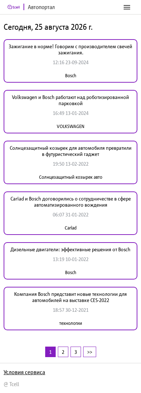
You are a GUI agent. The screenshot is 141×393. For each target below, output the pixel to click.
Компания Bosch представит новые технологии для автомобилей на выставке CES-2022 (70, 297)
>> (89, 352)
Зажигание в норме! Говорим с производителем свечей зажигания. (70, 49)
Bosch (70, 75)
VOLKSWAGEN (70, 126)
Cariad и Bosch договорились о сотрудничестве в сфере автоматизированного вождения (70, 202)
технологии (70, 323)
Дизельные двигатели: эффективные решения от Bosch (70, 249)
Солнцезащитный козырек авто (70, 177)
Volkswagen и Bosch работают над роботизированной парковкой (70, 100)
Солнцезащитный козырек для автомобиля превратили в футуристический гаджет (71, 151)
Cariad (71, 228)
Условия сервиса (24, 372)
